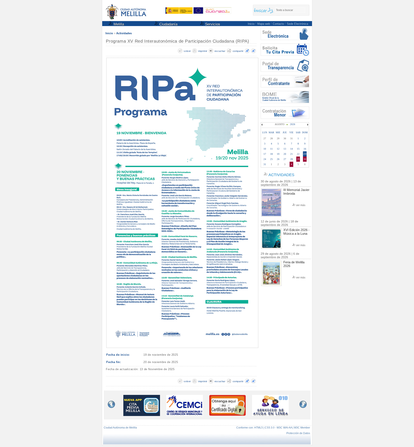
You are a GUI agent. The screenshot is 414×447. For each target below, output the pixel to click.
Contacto (278, 23)
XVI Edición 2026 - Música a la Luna (296, 231)
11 (271, 148)
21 (291, 154)
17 (264, 154)
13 (285, 148)
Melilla (118, 24)
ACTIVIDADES (281, 175)
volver (187, 51)
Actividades (124, 33)
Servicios (212, 24)
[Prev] (262, 125)
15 (298, 148)
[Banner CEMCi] (184, 415)
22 (298, 154)
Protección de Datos (298, 433)
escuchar (220, 51)
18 (271, 154)
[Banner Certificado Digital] (227, 414)
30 (305, 159)
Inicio (251, 23)
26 (278, 159)
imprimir (202, 51)
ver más (300, 205)
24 (264, 159)
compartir (238, 51)
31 (264, 164)
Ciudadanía (167, 24)
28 (291, 159)
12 (278, 148)
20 (285, 154)
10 (264, 148)
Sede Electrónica (297, 23)
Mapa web (263, 23)
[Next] (307, 125)
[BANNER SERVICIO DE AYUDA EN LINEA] (270, 415)
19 (278, 154)
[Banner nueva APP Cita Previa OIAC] (141, 415)
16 (305, 148)
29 (298, 159)
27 (285, 159)
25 (271, 159)
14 (291, 148)
